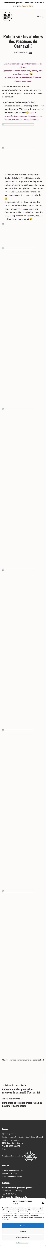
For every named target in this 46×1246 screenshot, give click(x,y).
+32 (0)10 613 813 (9, 1194)
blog (30, 53)
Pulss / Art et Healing (23, 178)
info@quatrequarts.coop (12, 1191)
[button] (43, 1202)
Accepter (23, 1226)
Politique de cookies (22, 1243)
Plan (4, 1149)
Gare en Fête (27, 6)
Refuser (23, 1231)
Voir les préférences (23, 1237)
